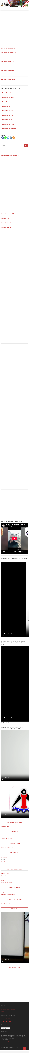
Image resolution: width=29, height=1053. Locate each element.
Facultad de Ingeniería (6, 1047)
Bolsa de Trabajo (5, 873)
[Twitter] (8, 137)
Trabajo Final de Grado (6, 838)
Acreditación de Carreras (7, 903)
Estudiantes (4, 857)
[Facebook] (2, 137)
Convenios (3, 878)
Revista (3, 836)
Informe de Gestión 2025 (7, 847)
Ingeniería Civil (5, 218)
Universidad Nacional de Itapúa (8, 1009)
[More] (13, 137)
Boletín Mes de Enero (7, 92)
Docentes (3, 861)
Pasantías (3, 880)
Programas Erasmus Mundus (8, 894)
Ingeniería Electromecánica (8, 213)
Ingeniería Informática (6, 222)
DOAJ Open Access (5, 1018)
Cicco (2, 1011)
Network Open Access (6, 1021)
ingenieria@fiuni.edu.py (8, 1041)
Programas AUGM (5, 892)
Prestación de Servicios (6, 882)
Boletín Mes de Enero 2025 (8, 48)
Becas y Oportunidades (6, 875)
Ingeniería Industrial (6, 227)
